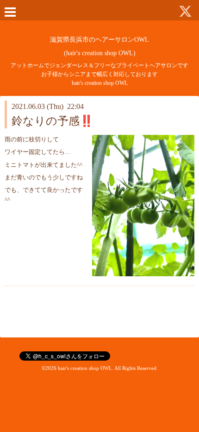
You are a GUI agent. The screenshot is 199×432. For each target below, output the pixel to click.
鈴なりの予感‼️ (52, 121)
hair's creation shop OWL (85, 368)
